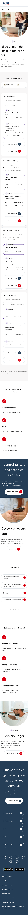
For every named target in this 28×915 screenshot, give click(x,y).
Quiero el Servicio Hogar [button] (12, 753)
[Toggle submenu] (14, 813)
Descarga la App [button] (12, 549)
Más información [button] (12, 144)
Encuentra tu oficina (12, 800)
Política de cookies (7, 876)
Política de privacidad (7, 885)
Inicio (3, 9)
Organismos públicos (7, 889)
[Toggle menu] (24, 3)
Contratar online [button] (12, 151)
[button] (14, 609)
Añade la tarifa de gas (12, 491)
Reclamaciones (6, 893)
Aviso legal (5, 880)
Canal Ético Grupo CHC (8, 898)
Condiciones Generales (8, 902)
